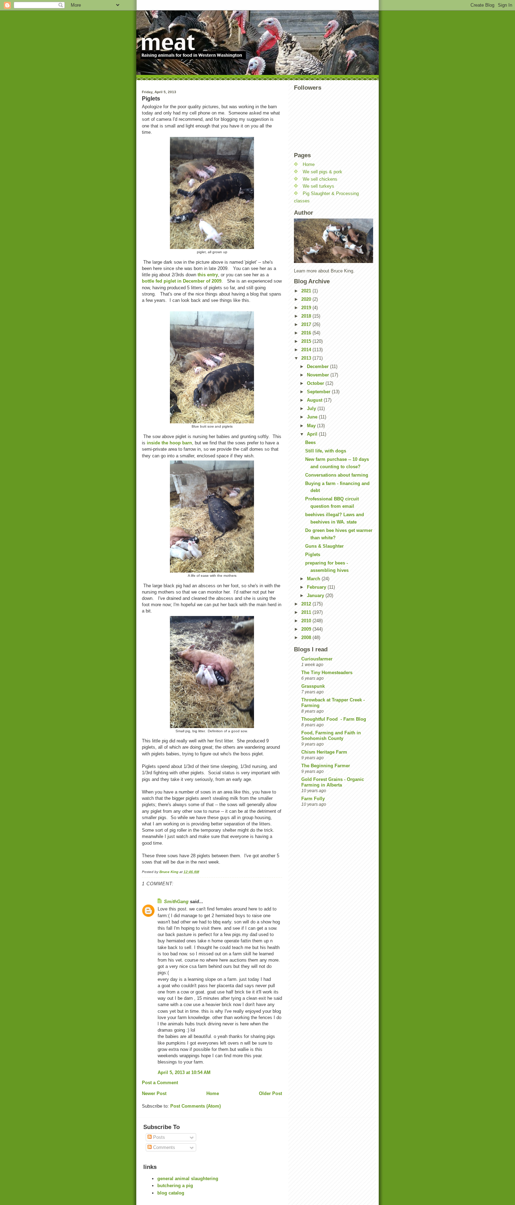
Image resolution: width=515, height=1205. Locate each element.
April (313, 434)
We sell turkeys (318, 186)
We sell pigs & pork (322, 171)
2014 (307, 349)
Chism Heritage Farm (324, 752)
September (319, 391)
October (316, 383)
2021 (307, 290)
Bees (310, 442)
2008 (307, 637)
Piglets (312, 554)
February (317, 587)
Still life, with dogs (325, 450)
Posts (158, 1137)
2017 (307, 324)
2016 (307, 332)
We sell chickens (320, 179)
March (314, 578)
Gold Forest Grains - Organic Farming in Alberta (332, 782)
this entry (207, 274)
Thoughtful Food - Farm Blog (333, 719)
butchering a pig (175, 1185)
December (318, 366)
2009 (307, 629)
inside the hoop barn (169, 442)
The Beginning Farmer (325, 765)
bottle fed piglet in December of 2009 (181, 281)
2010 (307, 620)
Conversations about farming (336, 475)
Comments (163, 1147)
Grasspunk (313, 686)
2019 (307, 307)
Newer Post (154, 1093)
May (312, 425)
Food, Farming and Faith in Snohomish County (331, 735)
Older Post (270, 1093)
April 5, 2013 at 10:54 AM (184, 1072)
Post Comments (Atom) (195, 1106)
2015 (307, 341)
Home (212, 1093)
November (318, 375)
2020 (307, 299)
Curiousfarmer (316, 659)
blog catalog (170, 1193)
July (312, 408)
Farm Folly (313, 798)
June (313, 417)
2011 (307, 612)
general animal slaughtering (187, 1178)
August (315, 400)
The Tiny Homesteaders (326, 672)
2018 (307, 316)
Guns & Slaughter (324, 546)
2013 (307, 358)
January (316, 595)
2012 (307, 604)
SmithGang (176, 901)
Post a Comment (160, 1082)
